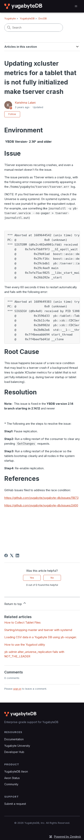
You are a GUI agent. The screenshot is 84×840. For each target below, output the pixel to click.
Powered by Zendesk (67, 836)
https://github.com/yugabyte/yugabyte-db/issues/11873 (41, 498)
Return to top (13, 604)
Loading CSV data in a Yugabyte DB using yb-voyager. (40, 637)
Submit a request (15, 803)
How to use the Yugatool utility (24, 644)
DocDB (42, 18)
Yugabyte (10, 18)
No (52, 577)
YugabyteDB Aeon (16, 771)
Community (11, 784)
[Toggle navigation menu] (76, 6)
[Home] (23, 6)
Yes (32, 577)
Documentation (14, 739)
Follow (12, 114)
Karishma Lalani (25, 102)
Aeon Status (12, 778)
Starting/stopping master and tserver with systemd (38, 630)
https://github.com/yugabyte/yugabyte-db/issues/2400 (41, 505)
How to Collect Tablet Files (22, 622)
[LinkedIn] (17, 555)
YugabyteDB (27, 18)
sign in (17, 688)
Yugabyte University (17, 745)
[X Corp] (11, 555)
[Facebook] (6, 555)
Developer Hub (14, 752)
